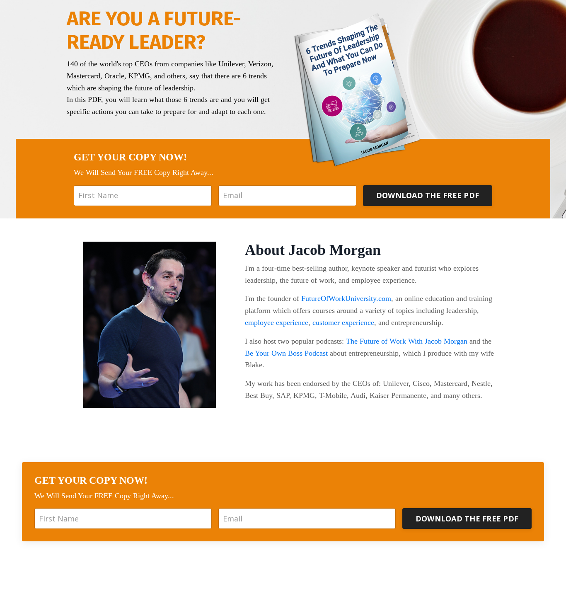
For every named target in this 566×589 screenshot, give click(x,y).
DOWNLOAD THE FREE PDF (427, 195)
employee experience (276, 322)
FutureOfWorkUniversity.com (346, 298)
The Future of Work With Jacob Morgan (406, 341)
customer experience (343, 322)
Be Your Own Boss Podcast (286, 353)
